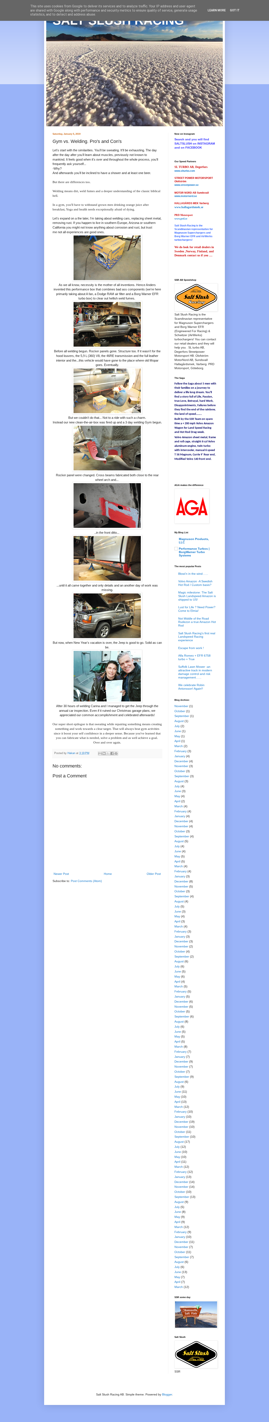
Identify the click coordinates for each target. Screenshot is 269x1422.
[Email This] (100, 753)
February (180, 751)
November (181, 706)
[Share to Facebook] (112, 753)
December (181, 761)
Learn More (217, 10)
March (178, 746)
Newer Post (61, 873)
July (177, 726)
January (179, 756)
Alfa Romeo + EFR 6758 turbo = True (194, 657)
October (179, 711)
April (177, 741)
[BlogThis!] (104, 753)
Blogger (167, 1394)
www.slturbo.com (184, 170)
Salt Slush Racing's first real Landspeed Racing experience (196, 637)
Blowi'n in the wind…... (193, 573)
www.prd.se (180, 218)
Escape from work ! (191, 648)
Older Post (154, 873)
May (177, 736)
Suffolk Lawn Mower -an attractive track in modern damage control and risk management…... (195, 672)
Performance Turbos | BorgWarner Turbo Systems (194, 552)
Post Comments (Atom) (86, 881)
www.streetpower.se (186, 185)
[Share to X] (108, 753)
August (179, 721)
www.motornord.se (185, 196)
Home (108, 873)
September (181, 716)
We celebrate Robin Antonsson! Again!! (191, 686)
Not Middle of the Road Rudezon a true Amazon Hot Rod (197, 622)
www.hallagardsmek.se (188, 207)
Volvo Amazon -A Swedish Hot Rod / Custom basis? (195, 583)
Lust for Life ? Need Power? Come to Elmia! (196, 608)
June (177, 731)
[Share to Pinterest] (116, 753)
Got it (235, 10)
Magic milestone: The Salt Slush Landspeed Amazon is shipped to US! (197, 596)
